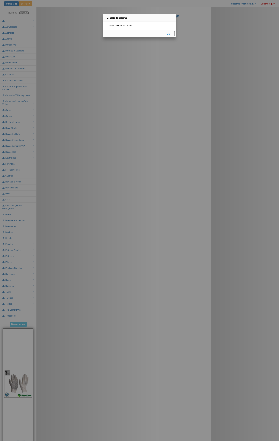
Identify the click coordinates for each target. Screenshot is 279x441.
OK (168, 33)
